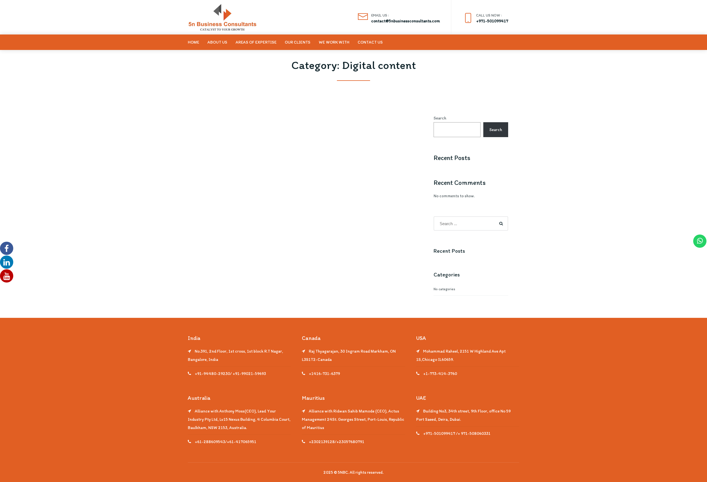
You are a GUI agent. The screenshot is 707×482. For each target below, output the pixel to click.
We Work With (334, 42)
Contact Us (370, 42)
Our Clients (297, 42)
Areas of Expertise (256, 42)
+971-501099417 (492, 20)
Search (440, 118)
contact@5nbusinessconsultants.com (405, 20)
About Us (217, 42)
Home (193, 42)
